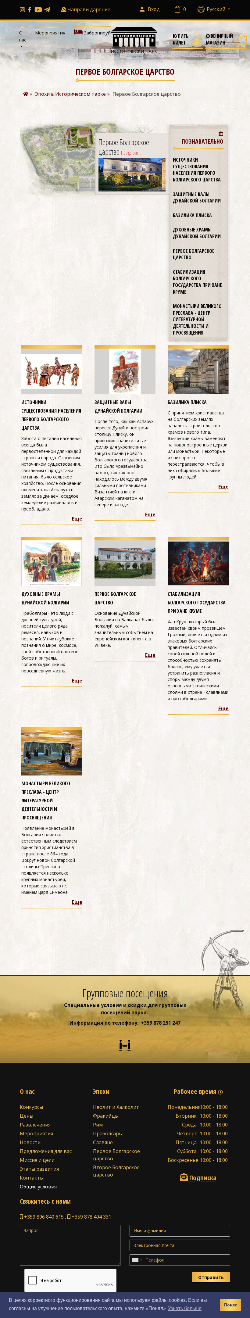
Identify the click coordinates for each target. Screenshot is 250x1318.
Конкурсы (31, 1107)
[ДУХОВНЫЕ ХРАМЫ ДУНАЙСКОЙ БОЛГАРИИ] (51, 562)
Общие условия (38, 1186)
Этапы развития (39, 1169)
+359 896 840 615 (43, 1216)
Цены (26, 1115)
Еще (77, 518)
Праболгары (108, 1133)
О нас (22, 36)
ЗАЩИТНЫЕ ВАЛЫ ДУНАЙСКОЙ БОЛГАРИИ (197, 197)
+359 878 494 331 (90, 1216)
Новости (30, 1142)
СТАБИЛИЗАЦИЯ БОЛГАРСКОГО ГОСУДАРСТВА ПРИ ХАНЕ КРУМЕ (197, 282)
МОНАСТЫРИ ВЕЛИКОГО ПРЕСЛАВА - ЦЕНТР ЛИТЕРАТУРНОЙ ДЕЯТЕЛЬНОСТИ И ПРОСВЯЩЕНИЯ (197, 319)
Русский (217, 9)
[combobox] (137, 1260)
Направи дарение (88, 9)
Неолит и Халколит (116, 1107)
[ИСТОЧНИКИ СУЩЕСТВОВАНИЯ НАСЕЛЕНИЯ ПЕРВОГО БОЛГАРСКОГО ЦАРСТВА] (51, 370)
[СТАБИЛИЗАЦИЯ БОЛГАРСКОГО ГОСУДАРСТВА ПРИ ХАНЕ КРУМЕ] (198, 562)
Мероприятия (50, 33)
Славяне (103, 1142)
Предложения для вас (46, 1151)
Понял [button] (231, 1304)
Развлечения (35, 1124)
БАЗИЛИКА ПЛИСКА (192, 215)
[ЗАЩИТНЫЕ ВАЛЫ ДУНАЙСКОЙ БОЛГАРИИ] (125, 370)
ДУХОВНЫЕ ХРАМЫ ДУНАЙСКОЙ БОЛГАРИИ (197, 233)
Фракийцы (106, 1115)
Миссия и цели (37, 1160)
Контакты (32, 1177)
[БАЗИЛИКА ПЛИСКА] (198, 370)
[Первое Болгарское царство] (125, 562)
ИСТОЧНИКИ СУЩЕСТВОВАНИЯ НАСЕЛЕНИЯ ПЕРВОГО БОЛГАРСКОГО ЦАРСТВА (197, 169)
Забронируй (97, 33)
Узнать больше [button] (185, 1308)
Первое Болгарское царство (193, 254)
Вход (154, 9)
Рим (98, 1124)
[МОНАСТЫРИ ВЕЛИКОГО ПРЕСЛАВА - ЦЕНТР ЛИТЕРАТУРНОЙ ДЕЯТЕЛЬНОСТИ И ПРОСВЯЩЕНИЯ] (51, 752)
